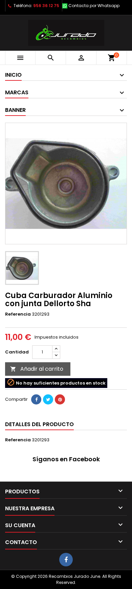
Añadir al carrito (36, 369)
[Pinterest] (60, 399)
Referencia (18, 314)
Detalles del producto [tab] (39, 424)
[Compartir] (36, 399)
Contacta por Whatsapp (93, 5)
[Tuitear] (48, 399)
